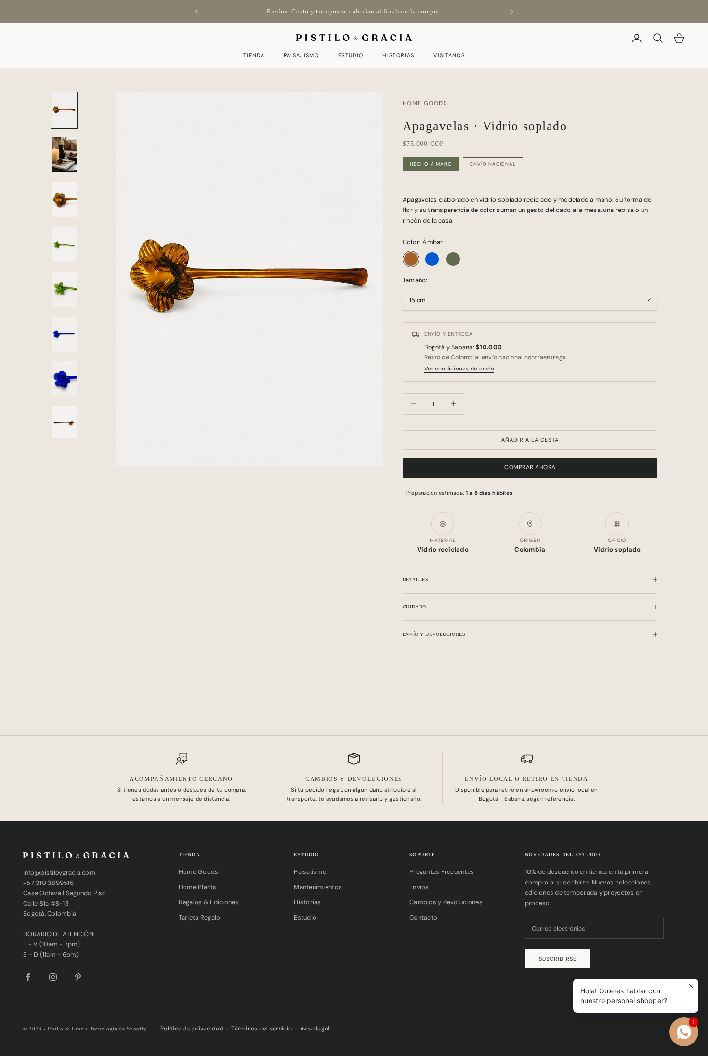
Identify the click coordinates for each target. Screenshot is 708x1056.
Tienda (253, 56)
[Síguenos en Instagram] (53, 977)
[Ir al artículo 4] (64, 244)
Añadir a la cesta (530, 439)
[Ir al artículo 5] (64, 289)
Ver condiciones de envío (459, 369)
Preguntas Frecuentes (441, 872)
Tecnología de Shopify (118, 1028)
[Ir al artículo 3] (64, 199)
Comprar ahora (529, 467)
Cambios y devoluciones (446, 902)
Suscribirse (558, 958)
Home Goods (199, 872)
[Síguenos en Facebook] (28, 977)
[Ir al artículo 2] (64, 154)
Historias (398, 56)
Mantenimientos (318, 887)
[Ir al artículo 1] (64, 110)
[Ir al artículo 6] (64, 334)
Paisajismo (301, 56)
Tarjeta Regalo (200, 917)
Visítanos (449, 56)
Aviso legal (315, 1028)
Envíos (419, 887)
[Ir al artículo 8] (64, 423)
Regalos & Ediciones (209, 902)
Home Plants (198, 887)
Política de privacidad (191, 1028)
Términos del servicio (261, 1028)
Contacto (423, 917)
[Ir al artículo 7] (64, 378)
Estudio (350, 56)
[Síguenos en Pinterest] (78, 977)
